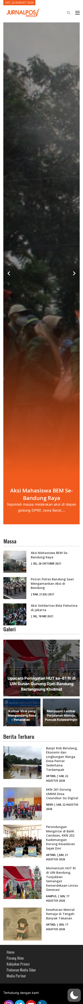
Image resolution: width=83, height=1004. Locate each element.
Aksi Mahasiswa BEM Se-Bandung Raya (49, 555)
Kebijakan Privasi (18, 964)
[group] (41, 273)
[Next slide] (74, 273)
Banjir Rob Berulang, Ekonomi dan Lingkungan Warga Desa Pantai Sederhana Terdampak (62, 759)
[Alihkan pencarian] (68, 12)
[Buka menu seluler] (77, 13)
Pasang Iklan (15, 958)
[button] (74, 995)
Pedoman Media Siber (21, 970)
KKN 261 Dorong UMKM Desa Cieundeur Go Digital (62, 793)
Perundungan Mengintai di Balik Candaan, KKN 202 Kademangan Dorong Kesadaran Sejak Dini (60, 837)
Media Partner (16, 976)
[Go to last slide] (8, 273)
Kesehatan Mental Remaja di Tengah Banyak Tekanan (60, 914)
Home (10, 952)
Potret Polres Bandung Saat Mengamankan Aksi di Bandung (52, 583)
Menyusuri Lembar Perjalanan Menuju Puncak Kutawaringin (61, 715)
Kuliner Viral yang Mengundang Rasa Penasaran (22, 715)
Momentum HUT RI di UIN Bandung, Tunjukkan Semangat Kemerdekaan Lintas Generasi (62, 879)
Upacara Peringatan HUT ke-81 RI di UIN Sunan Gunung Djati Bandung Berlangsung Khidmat (42, 684)
